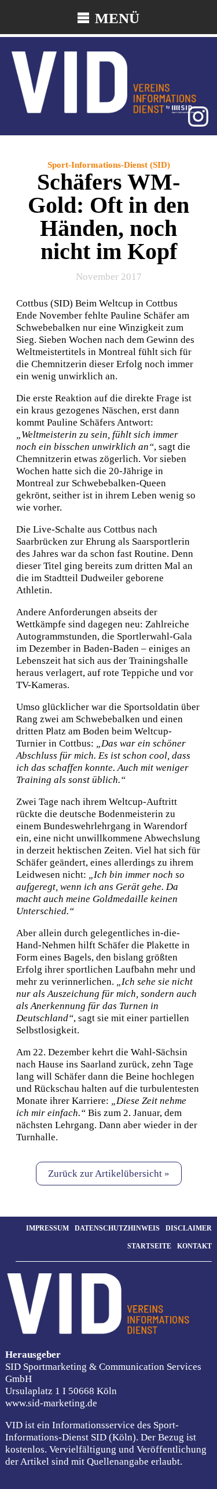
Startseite (149, 1246)
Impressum (47, 1228)
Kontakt (194, 1246)
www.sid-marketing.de (51, 1403)
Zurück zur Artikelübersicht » (109, 1173)
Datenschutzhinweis (117, 1228)
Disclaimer (188, 1228)
